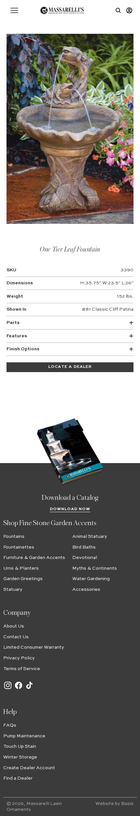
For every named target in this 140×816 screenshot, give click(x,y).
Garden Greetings (23, 578)
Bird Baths (84, 547)
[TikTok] (29, 688)
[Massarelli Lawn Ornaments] (62, 10)
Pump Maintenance (24, 736)
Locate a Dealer (70, 367)
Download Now (70, 509)
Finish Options (23, 349)
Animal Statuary (89, 536)
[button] (14, 10)
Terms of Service (21, 669)
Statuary (12, 589)
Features (17, 336)
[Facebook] (18, 688)
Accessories (86, 589)
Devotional (84, 557)
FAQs (9, 725)
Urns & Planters (21, 568)
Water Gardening (91, 578)
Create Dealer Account (29, 768)
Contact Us (16, 637)
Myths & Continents (94, 568)
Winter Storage (20, 757)
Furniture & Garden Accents (34, 557)
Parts (13, 322)
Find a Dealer (18, 778)
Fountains (13, 536)
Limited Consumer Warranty (33, 647)
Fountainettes (18, 547)
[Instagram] (7, 688)
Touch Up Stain (19, 746)
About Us (13, 626)
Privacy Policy (19, 658)
